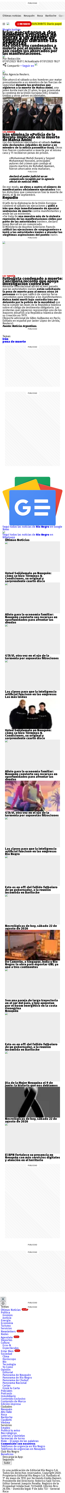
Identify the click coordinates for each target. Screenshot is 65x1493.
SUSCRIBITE (47, 23)
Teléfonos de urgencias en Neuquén (23, 1449)
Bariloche (50, 15)
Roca (40, 15)
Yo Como (7, 1367)
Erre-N (6, 1345)
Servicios (6, 1328)
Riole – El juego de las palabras (20, 1441)
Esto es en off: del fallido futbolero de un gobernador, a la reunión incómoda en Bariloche (31, 889)
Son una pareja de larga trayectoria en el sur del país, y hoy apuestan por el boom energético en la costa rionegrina (31, 1004)
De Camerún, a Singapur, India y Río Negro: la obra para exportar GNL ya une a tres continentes (31, 964)
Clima (5, 1356)
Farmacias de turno (13, 1438)
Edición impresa (11, 1404)
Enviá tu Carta (11, 1388)
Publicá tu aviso (10, 1430)
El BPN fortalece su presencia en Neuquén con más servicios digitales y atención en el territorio (32, 1157)
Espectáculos (10, 1348)
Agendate (9, 1337)
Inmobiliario (8, 1396)
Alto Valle (6, 1412)
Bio (4, 1361)
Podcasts (6, 1393)
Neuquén (29, 15)
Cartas (6, 1385)
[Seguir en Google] (3, 77)
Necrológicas (9, 1433)
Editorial (7, 1372)
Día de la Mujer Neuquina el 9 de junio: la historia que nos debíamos (31, 1084)
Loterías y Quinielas (13, 1435)
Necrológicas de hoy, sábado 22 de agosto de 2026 (31, 927)
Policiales (6, 1390)
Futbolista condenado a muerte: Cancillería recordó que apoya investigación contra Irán (32, 281)
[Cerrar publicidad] (3, 1299)
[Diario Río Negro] (8, 23)
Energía (5, 1320)
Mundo (7, 29)
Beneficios (7, 1454)
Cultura (5, 1342)
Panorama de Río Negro (17, 1377)
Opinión (5, 1369)
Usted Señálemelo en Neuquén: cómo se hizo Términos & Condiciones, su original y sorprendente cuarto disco (28, 577)
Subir (7, 1462)
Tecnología (9, 1364)
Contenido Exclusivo (13, 1398)
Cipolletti (6, 1419)
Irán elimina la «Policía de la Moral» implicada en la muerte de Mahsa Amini (31, 137)
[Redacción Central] (3, 56)
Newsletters (12, 1331)
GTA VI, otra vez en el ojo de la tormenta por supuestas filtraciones (32, 657)
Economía (7, 1323)
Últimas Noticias (14, 1309)
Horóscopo (9, 1359)
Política (5, 1312)
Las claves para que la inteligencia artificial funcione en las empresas (30, 693)
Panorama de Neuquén (16, 1375)
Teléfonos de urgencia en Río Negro (23, 1446)
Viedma (5, 1422)
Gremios (7, 1315)
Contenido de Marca (13, 1401)
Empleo (5, 1427)
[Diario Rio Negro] (15, 1466)
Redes (4, 1334)
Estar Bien (10, 1351)
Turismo (6, 1325)
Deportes (6, 1340)
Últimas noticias (11, 15)
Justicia (16, 29)
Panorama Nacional (14, 1382)
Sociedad (6, 1353)
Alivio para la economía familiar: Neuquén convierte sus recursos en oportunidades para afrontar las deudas (31, 618)
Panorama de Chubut (15, 1380)
